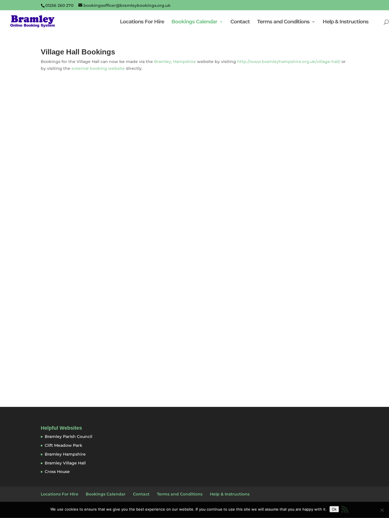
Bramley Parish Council (68, 436)
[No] (382, 510)
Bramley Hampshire (65, 454)
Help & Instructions (345, 22)
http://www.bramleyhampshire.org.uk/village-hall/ (288, 61)
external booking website (98, 68)
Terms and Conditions (283, 22)
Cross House (57, 471)
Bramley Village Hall (65, 463)
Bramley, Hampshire (175, 61)
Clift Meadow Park (63, 445)
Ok (334, 509)
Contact (240, 22)
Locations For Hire (142, 22)
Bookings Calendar (194, 22)
